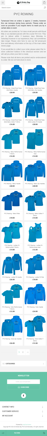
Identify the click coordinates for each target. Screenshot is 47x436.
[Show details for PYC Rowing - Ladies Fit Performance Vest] (35, 232)
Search (45, 7)
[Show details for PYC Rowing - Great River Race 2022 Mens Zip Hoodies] (35, 75)
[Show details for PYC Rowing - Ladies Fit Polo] (35, 264)
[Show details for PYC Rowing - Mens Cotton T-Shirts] (35, 200)
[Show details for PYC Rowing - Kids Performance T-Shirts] (12, 294)
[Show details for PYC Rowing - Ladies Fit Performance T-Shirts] (12, 232)
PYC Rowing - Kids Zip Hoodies (12, 339)
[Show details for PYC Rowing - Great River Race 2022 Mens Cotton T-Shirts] (12, 107)
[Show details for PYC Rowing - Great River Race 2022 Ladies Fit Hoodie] (35, 107)
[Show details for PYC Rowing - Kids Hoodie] (35, 294)
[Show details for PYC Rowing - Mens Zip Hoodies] (35, 171)
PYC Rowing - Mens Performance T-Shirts (12, 153)
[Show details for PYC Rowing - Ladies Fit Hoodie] (12, 264)
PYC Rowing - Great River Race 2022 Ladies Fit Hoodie (35, 121)
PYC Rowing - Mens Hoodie (12, 183)
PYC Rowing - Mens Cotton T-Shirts (35, 214)
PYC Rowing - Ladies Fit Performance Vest (35, 246)
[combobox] (21, 7)
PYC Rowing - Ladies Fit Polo (35, 277)
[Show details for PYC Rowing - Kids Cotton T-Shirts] (35, 326)
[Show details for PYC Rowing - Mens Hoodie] (12, 171)
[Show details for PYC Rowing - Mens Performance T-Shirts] (12, 139)
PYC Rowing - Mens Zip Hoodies (35, 183)
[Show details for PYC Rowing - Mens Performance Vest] (35, 139)
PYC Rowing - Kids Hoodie (35, 307)
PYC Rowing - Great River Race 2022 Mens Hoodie (12, 89)
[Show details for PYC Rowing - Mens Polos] (12, 200)
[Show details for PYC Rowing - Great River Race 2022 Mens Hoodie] (12, 75)
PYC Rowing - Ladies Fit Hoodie (12, 277)
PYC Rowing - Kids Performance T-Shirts (12, 308)
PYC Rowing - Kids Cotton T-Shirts (35, 340)
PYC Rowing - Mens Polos (12, 213)
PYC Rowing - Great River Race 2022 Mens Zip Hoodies (35, 89)
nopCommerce (27, 424)
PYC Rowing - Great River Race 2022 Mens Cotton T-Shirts (12, 121)
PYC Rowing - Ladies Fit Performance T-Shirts (12, 246)
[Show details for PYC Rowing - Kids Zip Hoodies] (12, 326)
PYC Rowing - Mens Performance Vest (35, 153)
